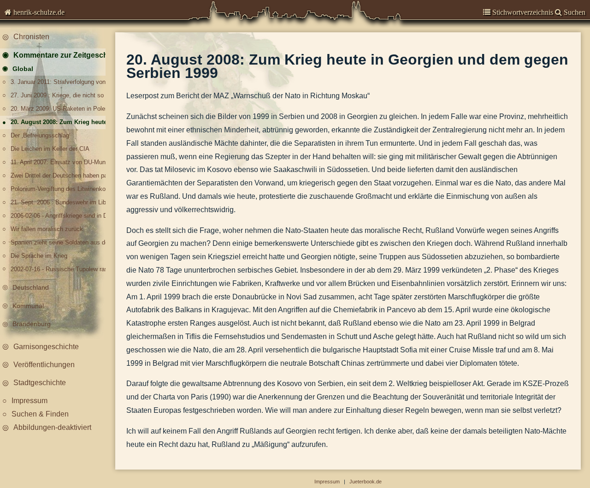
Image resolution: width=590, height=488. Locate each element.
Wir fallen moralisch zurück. (48, 229)
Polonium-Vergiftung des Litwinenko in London (61, 188)
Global (22, 68)
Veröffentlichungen (44, 365)
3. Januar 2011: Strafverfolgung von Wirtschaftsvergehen (61, 81)
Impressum (29, 401)
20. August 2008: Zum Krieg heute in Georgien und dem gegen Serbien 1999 (61, 122)
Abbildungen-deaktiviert (52, 427)
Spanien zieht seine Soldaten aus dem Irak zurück (61, 242)
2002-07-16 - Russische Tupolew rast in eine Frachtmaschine (61, 269)
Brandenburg (31, 323)
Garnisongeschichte (46, 347)
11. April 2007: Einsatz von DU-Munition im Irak (61, 162)
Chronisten (31, 37)
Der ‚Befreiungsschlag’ (41, 135)
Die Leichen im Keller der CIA (50, 148)
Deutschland (30, 287)
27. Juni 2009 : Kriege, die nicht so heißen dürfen (61, 95)
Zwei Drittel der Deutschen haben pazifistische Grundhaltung (61, 175)
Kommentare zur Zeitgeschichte (63, 55)
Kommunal (28, 305)
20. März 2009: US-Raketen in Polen (59, 108)
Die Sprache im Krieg (39, 255)
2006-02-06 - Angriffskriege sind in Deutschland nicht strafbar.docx (61, 215)
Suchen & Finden (40, 414)
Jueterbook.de (365, 481)
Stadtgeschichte (39, 383)
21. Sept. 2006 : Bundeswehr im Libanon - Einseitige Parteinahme (61, 202)
